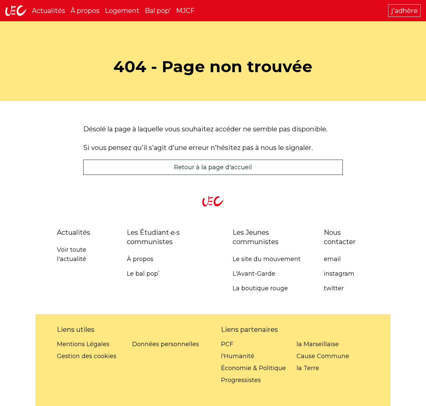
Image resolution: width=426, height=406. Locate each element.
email (332, 259)
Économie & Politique (253, 368)
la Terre (308, 368)
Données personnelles (165, 344)
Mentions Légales (83, 344)
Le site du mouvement (267, 259)
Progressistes (241, 380)
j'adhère (404, 11)
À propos (85, 11)
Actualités (48, 11)
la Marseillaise (318, 344)
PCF (227, 344)
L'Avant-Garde (254, 273)
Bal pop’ (158, 11)
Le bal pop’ (143, 273)
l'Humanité (237, 356)
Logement (122, 11)
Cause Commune (323, 356)
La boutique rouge (260, 288)
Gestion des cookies (86, 356)
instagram (339, 273)
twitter (334, 288)
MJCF (185, 11)
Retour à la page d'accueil (213, 167)
